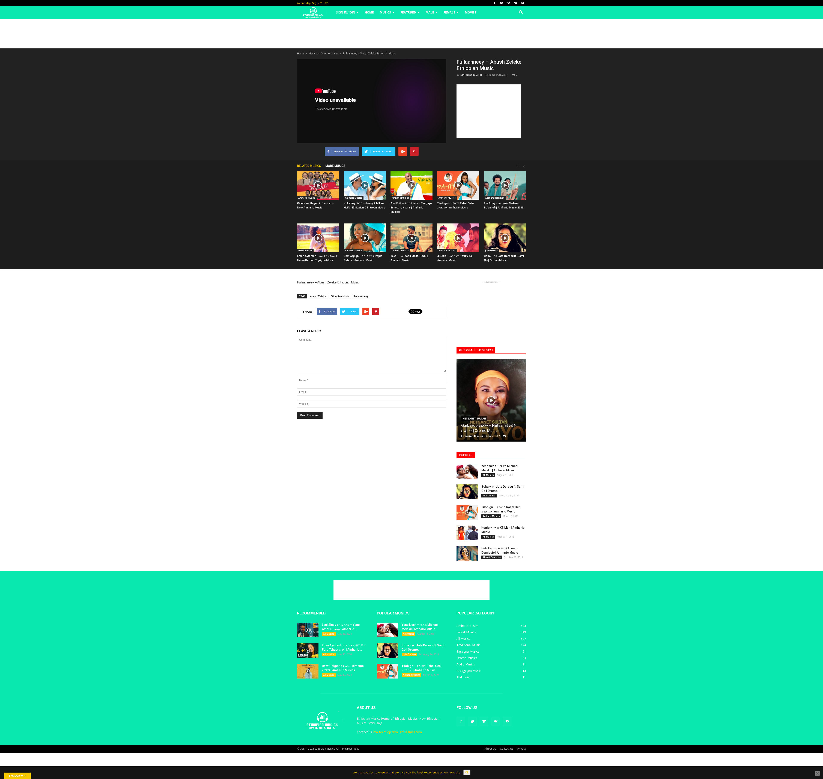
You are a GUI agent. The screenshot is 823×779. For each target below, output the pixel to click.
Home (369, 12)
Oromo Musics (330, 53)
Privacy (521, 749)
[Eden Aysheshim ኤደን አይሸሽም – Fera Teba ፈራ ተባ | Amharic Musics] (307, 650)
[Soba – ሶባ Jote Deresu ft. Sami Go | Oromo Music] (505, 237)
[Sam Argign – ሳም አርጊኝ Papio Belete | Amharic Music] (365, 237)
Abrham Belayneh (495, 197)
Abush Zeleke (318, 296)
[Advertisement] (411, 33)
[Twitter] (501, 3)
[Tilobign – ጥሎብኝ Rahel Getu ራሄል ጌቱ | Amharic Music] (458, 185)
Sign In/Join (345, 12)
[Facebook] (494, 3)
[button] (521, 12)
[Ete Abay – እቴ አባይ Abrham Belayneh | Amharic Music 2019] (505, 185)
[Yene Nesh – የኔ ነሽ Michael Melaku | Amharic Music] (467, 471)
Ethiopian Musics (471, 74)
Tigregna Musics (468, 651)
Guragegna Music (469, 671)
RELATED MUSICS (309, 166)
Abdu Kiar (463, 677)
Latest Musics (466, 632)
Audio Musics (466, 664)
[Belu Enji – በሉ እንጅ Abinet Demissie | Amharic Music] (467, 553)
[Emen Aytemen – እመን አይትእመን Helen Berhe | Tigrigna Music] (318, 237)
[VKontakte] (515, 3)
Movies (470, 12)
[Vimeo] (508, 3)
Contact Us (506, 749)
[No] (817, 773)
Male (430, 12)
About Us (490, 749)
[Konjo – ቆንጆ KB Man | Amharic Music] (467, 533)
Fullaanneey (361, 296)
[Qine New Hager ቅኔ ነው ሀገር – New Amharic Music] (318, 185)
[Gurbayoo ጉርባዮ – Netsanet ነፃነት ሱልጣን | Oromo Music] (491, 402)
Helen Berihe (305, 250)
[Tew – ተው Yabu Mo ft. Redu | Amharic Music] (411, 237)
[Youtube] (523, 3)
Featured (408, 12)
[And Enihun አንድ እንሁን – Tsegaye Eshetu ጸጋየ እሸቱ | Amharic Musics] (411, 185)
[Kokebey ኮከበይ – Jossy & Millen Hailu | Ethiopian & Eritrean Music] (365, 185)
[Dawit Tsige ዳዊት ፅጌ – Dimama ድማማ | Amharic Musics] (307, 671)
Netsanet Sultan (474, 418)
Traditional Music (468, 645)
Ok (467, 772)
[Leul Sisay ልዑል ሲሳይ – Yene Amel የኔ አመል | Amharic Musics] (307, 630)
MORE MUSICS (335, 166)
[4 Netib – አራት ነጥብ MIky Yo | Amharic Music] (458, 237)
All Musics (488, 474)
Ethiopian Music (340, 296)
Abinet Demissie (492, 557)
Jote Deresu (491, 250)
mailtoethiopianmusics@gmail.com (397, 732)
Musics (385, 12)
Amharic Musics (306, 197)
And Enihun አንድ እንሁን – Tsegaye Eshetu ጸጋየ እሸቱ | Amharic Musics (411, 207)
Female (449, 12)
